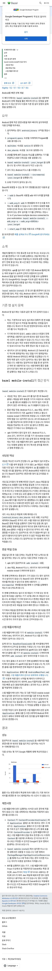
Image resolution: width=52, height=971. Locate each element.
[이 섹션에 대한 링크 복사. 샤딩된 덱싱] (16, 455)
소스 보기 (25, 83)
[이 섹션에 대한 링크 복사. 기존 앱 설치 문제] (26, 305)
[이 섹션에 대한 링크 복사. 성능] (9, 735)
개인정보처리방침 (14, 959)
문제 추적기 (6, 940)
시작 (26, 39)
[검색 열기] (40, 3)
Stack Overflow (8, 949)
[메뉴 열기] (4, 3)
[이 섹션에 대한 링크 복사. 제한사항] (13, 803)
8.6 (27, 88)
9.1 (15, 88)
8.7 (23, 88)
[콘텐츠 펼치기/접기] (17, 49)
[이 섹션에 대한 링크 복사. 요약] (10, 116)
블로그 (4, 922)
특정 (25, 872)
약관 (3, 959)
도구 (4, 464)
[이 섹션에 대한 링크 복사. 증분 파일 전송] (19, 549)
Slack (4, 944)
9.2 (11, 88)
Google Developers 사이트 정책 (13, 903)
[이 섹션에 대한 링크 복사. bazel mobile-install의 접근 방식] (4, 384)
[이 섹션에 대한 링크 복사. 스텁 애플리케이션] (23, 627)
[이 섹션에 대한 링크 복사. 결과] (10, 728)
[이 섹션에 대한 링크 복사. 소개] (10, 246)
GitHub (4, 926)
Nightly (5, 88)
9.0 (19, 88)
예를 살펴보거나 (21, 234)
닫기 (26, 32)
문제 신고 (9, 83)
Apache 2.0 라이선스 (9, 901)
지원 (3, 936)
